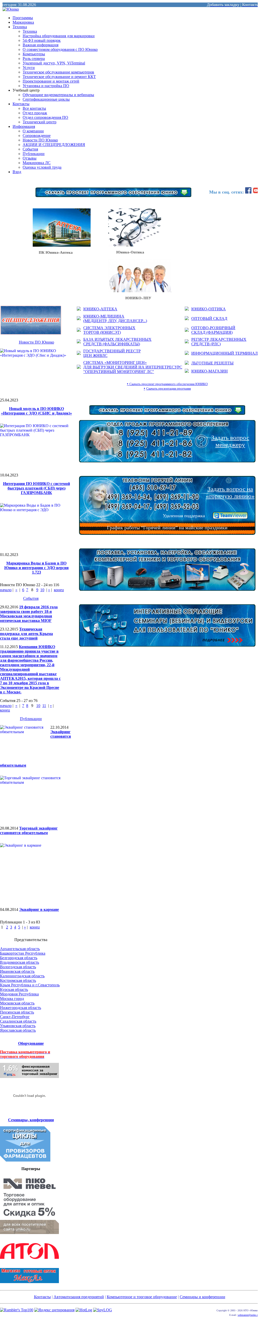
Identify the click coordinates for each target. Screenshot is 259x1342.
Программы (23, 18)
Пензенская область (17, 1012)
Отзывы (29, 158)
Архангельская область (20, 949)
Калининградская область (22, 976)
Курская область (14, 989)
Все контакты (34, 108)
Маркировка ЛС (37, 163)
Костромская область (18, 980)
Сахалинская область (18, 1021)
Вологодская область (18, 967)
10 (42, 590)
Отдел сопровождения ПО (45, 117)
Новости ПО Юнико (40, 140)
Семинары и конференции (202, 1297)
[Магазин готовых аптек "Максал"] (29, 1282)
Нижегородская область (20, 1007)
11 (44, 705)
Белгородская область (18, 958)
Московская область (17, 1003)
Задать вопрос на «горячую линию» (230, 492)
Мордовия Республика (19, 994)
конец (59, 590)
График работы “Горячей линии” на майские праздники (167, 527)
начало (6, 590)
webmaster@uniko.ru (248, 1315)
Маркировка (23, 22)
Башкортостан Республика (22, 953)
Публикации (34, 154)
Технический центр (39, 122)
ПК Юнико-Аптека (53, 252)
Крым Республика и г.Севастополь (30, 985)
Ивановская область (17, 971)
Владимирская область (19, 962)
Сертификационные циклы (46, 99)
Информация (24, 126)
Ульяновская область (17, 1026)
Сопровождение (37, 135)
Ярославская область (18, 1030)
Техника (20, 27)
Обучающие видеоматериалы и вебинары (58, 95)
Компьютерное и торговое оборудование (142, 1297)
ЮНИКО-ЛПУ (129, 298)
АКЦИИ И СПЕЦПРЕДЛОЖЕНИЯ (54, 144)
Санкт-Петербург (15, 1017)
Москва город (12, 998)
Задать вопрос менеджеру (230, 441)
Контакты (21, 104)
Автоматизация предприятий (79, 1297)
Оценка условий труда (42, 167)
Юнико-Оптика (126, 252)
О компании (33, 131)
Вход (17, 172)
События (30, 149)
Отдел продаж (35, 113)
